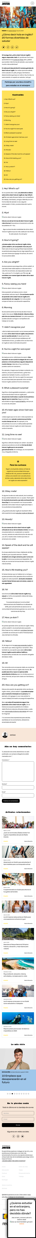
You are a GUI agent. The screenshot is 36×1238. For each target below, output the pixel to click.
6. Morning (7, 120)
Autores (4, 1188)
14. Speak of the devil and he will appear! (17, 154)
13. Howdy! (7, 150)
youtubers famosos (26, 630)
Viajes (21, 1170)
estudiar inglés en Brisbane (24, 513)
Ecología (5, 1180)
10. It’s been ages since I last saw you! (16, 137)
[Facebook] (13, 1136)
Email (4, 792)
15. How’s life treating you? (12, 158)
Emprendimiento (24, 1173)
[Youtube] (22, 1136)
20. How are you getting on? (13, 179)
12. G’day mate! (9, 145)
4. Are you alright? (9, 112)
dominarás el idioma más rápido (15, 711)
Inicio (4, 1167)
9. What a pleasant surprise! (13, 133)
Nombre (4, 784)
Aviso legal (5, 1199)
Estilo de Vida (23, 1167)
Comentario (6, 760)
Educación (5, 1170)
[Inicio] (6, 3)
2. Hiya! (6, 103)
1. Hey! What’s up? (9, 99)
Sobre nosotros (7, 1185)
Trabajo (21, 1176)
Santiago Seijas (12, 31)
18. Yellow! (7, 171)
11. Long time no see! (10, 141)
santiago (13, 735)
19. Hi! (6, 175)
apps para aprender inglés (22, 645)
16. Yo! (6, 162)
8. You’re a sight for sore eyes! (13, 129)
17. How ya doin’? (9, 167)
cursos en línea (18, 60)
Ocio (3, 1176)
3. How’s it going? (9, 108)
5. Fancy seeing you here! (12, 116)
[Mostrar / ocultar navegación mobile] (32, 3)
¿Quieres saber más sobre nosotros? (13, 1161)
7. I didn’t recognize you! (12, 124)
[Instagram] (18, 1136)
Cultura (4, 1173)
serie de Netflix (21, 401)
